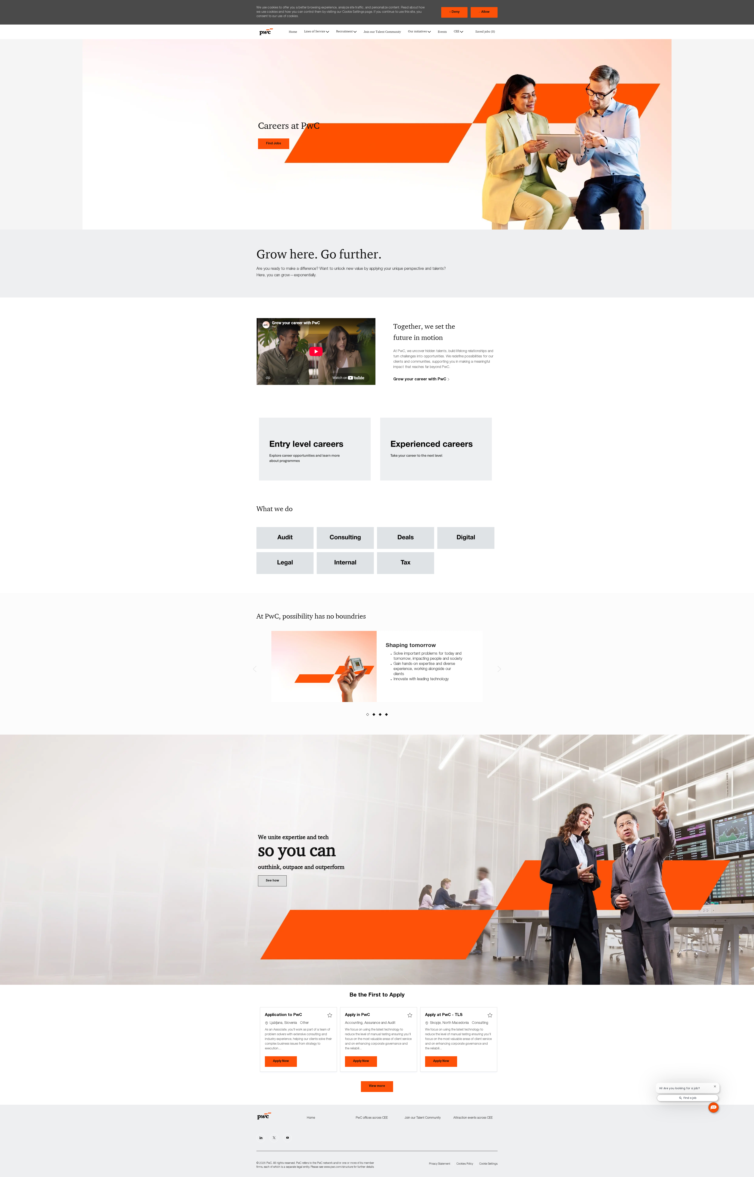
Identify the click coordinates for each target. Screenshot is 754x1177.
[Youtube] (287, 1138)
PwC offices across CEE (372, 1118)
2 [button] (374, 714)
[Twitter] (274, 1138)
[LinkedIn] (260, 1138)
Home (293, 31)
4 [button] (386, 714)
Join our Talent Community (382, 31)
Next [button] (499, 669)
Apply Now (285, 1061)
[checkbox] (329, 1015)
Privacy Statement (439, 1164)
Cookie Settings (488, 1164)
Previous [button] (255, 669)
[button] (377, 1086)
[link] (273, 143)
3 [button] (380, 714)
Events (442, 31)
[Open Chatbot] (713, 1107)
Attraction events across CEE (473, 1118)
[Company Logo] (266, 31)
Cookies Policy (465, 1164)
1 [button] (367, 714)
